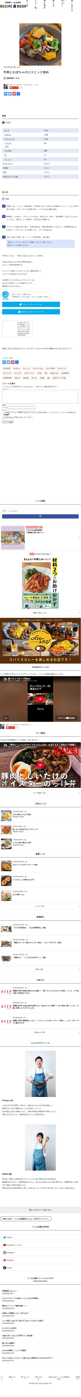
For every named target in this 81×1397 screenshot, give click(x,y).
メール (4, 407)
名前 (3, 405)
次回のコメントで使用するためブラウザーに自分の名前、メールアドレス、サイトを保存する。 (41, 412)
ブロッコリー (30, 373)
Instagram (11, 1253)
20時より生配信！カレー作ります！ (16, 1313)
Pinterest (10, 1260)
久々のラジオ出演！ (9, 1328)
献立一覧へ (40, 969)
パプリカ (18, 373)
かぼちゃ (17, 368)
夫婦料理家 (7, 378)
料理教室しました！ (9, 1291)
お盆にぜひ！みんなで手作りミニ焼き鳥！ (18, 1336)
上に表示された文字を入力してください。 (18, 417)
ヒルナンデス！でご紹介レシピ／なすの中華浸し (20, 1298)
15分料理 (7, 368)
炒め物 (26, 378)
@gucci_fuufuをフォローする (32, 312)
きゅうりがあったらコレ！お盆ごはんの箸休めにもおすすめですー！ (28, 1358)
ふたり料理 (51, 368)
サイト (4, 410)
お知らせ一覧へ (40, 1032)
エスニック (62, 368)
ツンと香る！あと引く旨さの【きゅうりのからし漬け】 (23, 1321)
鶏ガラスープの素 (60, 378)
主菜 (40, 373)
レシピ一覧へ (40, 906)
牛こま (35, 378)
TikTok (9, 1268)
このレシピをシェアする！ (33, 304)
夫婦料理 (65, 373)
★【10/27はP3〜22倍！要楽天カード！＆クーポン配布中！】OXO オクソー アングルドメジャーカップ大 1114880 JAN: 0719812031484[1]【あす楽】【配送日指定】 (23, 329)
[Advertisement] (40, 453)
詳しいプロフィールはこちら (40, 1210)
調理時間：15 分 (13, 78)
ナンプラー (7, 373)
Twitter (9, 1237)
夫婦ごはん (54, 373)
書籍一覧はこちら (40, 613)
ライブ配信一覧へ (40, 793)
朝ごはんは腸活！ (9, 1343)
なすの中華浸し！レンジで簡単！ (14, 1350)
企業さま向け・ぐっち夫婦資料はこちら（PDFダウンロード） (25, 1219)
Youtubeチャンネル (14, 1245)
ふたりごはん (38, 368)
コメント (6, 389)
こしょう (27, 368)
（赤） (7, 144)
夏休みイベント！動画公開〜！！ (14, 1306)
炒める (18, 378)
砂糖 (42, 378)
